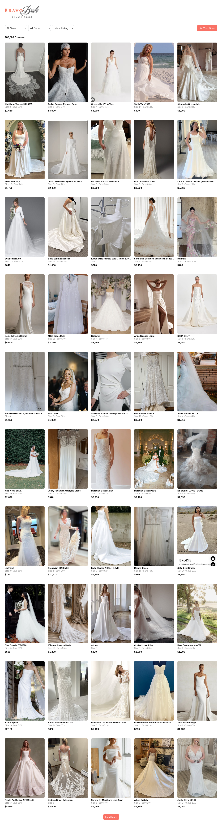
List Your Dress (207, 28)
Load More (111, 817)
